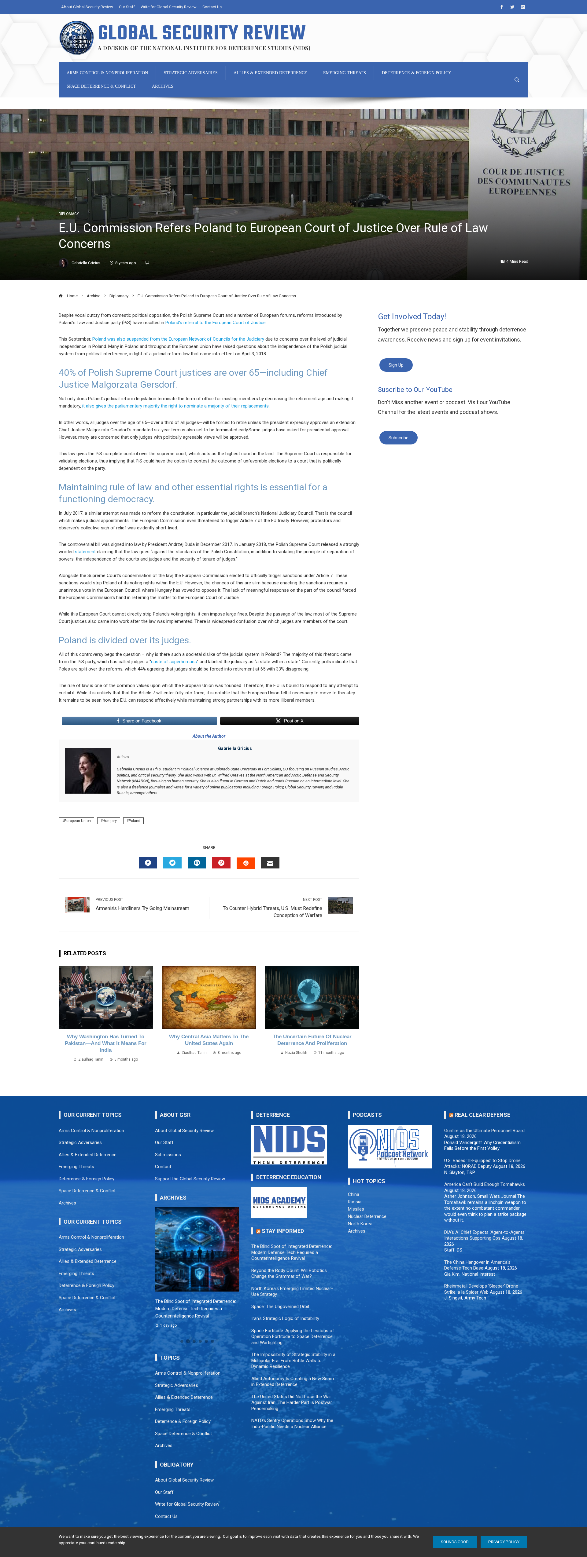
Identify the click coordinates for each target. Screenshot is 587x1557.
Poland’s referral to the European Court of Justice (215, 322)
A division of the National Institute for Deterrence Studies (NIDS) (204, 48)
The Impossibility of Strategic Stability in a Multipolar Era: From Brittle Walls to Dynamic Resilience (293, 1360)
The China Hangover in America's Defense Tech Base (477, 1265)
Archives (356, 1231)
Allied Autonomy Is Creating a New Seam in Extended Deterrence (292, 1381)
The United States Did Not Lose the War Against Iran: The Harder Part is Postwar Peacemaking (291, 1402)
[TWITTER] (172, 862)
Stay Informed (283, 1231)
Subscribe (398, 437)
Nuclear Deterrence (367, 1216)
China (353, 1194)
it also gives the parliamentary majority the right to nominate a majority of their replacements (175, 406)
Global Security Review (202, 34)
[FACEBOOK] (148, 862)
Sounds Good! (455, 1542)
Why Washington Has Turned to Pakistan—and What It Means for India (105, 1043)
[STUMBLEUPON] (246, 863)
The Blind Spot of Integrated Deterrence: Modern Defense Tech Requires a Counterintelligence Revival (195, 1309)
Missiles (356, 1209)
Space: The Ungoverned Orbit (280, 1306)
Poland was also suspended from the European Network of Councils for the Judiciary (178, 339)
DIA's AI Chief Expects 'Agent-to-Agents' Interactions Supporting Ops (485, 1235)
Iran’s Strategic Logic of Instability (285, 1318)
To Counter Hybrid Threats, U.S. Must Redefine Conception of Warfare (272, 907)
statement (86, 551)
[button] (181, 1341)
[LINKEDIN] (197, 862)
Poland (134, 821)
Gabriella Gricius (235, 748)
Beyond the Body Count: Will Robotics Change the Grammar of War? (289, 1273)
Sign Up (396, 365)
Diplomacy (69, 214)
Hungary (110, 821)
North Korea (360, 1223)
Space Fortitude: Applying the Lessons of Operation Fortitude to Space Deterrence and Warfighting (292, 1336)
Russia (354, 1201)
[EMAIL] (270, 862)
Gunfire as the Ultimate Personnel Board (484, 1130)
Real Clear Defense (482, 1115)
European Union (77, 821)
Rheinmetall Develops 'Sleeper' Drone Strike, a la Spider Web (481, 1289)
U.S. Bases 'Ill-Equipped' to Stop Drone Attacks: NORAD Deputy (482, 1163)
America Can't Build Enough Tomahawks (484, 1184)
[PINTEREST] (221, 862)
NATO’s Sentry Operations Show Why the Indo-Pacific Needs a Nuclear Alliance (292, 1423)
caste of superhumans (174, 661)
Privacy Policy (503, 1542)
